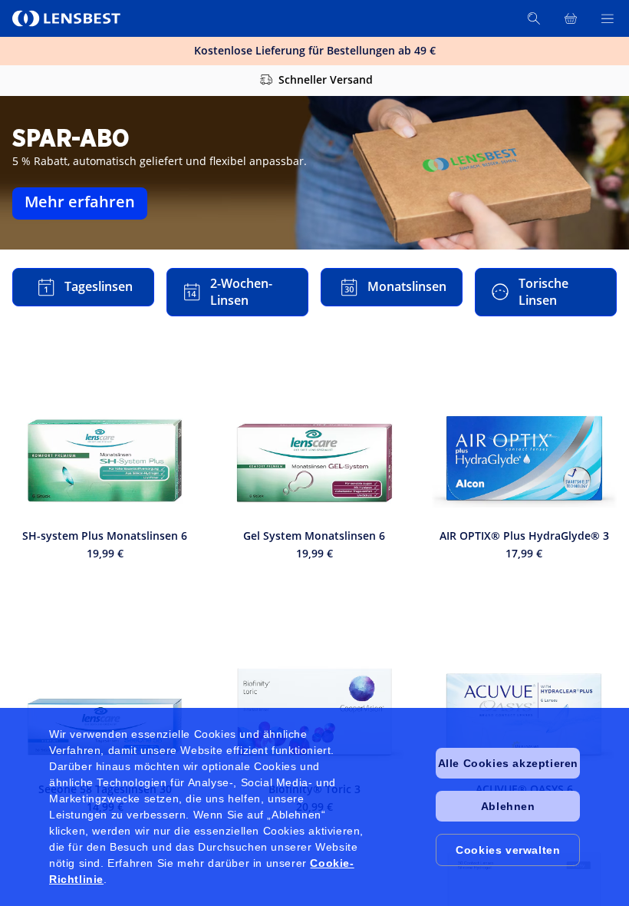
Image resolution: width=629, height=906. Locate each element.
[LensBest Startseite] (67, 18)
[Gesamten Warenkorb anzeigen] (570, 18)
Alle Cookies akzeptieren (508, 763)
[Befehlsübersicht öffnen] (607, 18)
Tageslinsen (98, 286)
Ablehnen (508, 806)
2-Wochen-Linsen (241, 292)
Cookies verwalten (508, 850)
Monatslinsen (406, 286)
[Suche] (534, 18)
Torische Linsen (543, 292)
